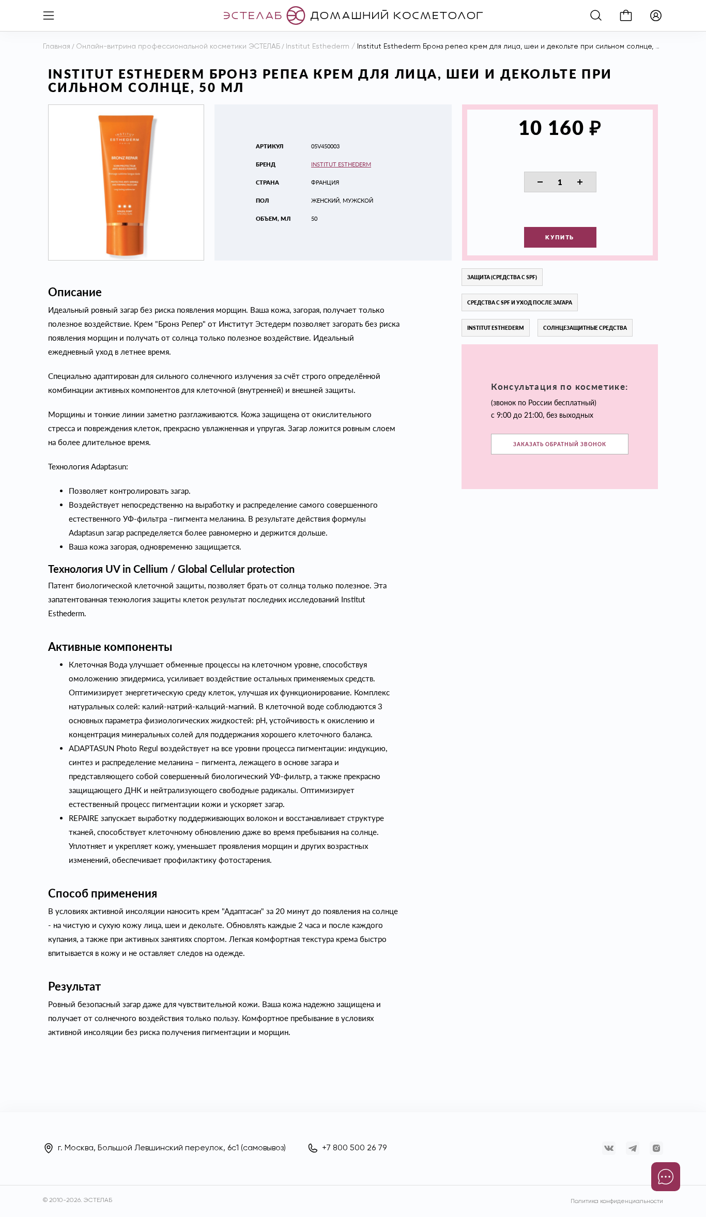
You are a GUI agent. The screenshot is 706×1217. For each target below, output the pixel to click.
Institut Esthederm (341, 164)
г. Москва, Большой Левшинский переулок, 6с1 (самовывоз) (172, 1148)
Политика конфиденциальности (617, 1201)
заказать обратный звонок (559, 444)
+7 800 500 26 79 (354, 1148)
